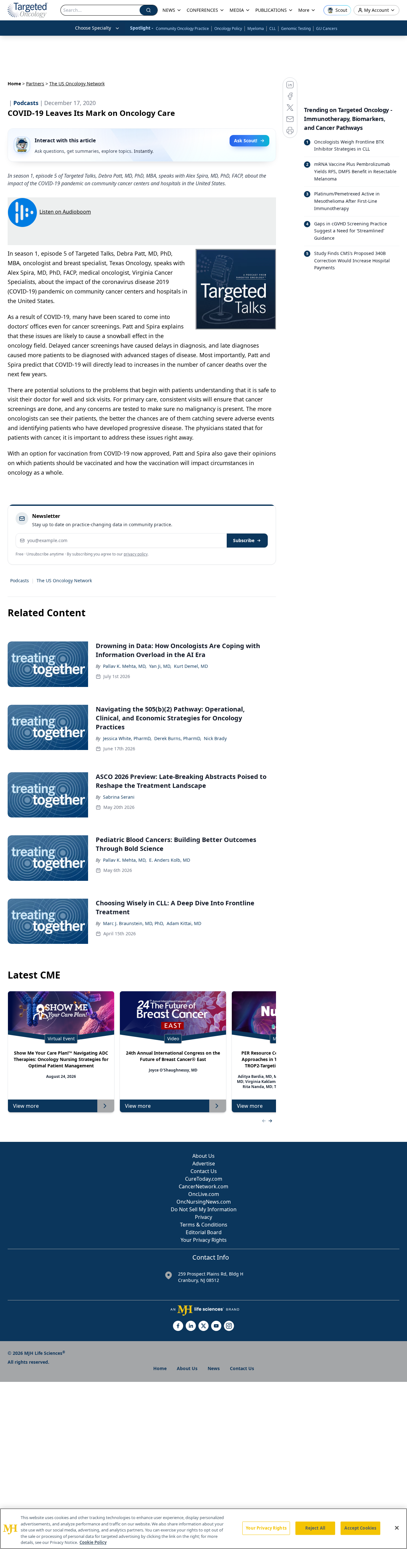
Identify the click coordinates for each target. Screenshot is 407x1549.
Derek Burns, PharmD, (177, 738)
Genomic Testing (296, 28)
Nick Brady (215, 738)
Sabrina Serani (119, 797)
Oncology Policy (228, 28)
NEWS (168, 10)
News (214, 1368)
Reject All (315, 1528)
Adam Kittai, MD (184, 923)
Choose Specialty (93, 28)
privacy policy (136, 554)
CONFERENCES (202, 10)
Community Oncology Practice (182, 28)
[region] (203, 1528)
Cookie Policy (93, 1542)
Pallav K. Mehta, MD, (125, 666)
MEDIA (237, 10)
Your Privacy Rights (204, 1239)
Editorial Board (204, 1232)
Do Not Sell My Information (204, 1209)
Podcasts (19, 580)
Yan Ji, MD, (160, 666)
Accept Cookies (360, 1528)
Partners (35, 84)
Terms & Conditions (203, 1224)
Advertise (203, 1163)
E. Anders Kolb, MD (169, 860)
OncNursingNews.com (203, 1201)
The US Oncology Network (64, 580)
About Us (203, 1155)
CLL (272, 28)
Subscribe (243, 540)
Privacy (203, 1216)
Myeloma (255, 28)
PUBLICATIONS (271, 10)
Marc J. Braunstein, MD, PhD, (133, 923)
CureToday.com (203, 1178)
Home (14, 84)
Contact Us (203, 1171)
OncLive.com (203, 1194)
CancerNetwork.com (203, 1186)
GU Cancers (326, 28)
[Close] (397, 1528)
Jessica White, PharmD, (127, 738)
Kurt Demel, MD (191, 666)
